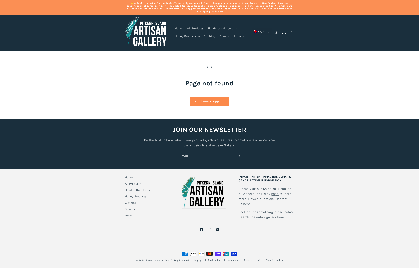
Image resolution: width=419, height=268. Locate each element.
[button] (222, 28)
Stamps (130, 209)
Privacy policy (232, 260)
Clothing (131, 202)
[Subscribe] (239, 156)
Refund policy (212, 260)
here (246, 204)
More (128, 215)
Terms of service (253, 260)
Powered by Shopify (190, 260)
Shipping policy (274, 260)
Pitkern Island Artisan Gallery (162, 260)
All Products (133, 183)
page (275, 194)
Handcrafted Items (137, 190)
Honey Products (135, 196)
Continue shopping (209, 101)
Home (129, 177)
